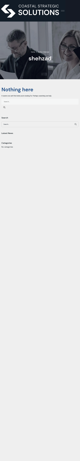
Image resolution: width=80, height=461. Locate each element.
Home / (34, 52)
